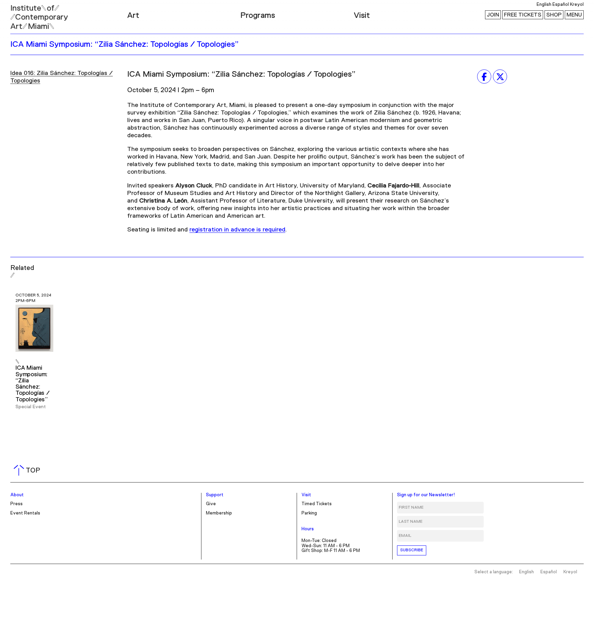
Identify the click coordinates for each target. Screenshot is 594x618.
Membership (219, 513)
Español (560, 4)
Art (133, 15)
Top (28, 470)
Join (493, 15)
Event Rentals (25, 513)
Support (214, 495)
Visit (362, 15)
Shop (554, 15)
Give (211, 504)
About (17, 495)
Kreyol (577, 4)
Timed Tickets (316, 504)
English (544, 4)
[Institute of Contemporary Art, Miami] (21, 14)
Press (16, 504)
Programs (257, 15)
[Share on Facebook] (484, 77)
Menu (574, 15)
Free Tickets (522, 15)
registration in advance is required (237, 230)
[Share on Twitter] (500, 77)
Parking (309, 513)
